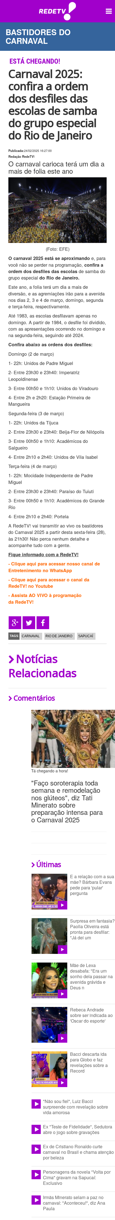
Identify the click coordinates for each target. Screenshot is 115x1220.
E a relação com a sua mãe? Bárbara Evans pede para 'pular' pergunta (92, 884)
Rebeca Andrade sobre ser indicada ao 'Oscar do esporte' (91, 1015)
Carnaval (31, 636)
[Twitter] (29, 622)
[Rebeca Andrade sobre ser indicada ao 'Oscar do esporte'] (49, 1025)
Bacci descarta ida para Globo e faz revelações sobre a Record (89, 1062)
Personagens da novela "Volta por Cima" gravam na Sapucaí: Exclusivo (77, 1177)
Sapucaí (85, 636)
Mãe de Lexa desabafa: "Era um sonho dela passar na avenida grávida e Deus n (91, 976)
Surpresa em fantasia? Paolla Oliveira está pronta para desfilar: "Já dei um (92, 929)
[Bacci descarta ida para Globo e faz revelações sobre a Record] (49, 1069)
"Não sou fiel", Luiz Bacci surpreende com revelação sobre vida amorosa (75, 1107)
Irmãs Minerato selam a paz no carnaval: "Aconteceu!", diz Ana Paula (74, 1203)
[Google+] (15, 622)
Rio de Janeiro (58, 636)
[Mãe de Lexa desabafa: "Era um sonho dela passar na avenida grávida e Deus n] (49, 980)
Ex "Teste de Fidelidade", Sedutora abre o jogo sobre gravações (77, 1129)
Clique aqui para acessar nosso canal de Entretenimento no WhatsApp (54, 566)
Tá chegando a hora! (49, 770)
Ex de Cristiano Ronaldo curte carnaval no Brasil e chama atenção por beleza (78, 1152)
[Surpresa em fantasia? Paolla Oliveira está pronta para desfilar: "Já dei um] (49, 936)
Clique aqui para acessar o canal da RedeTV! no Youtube (48, 582)
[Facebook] (43, 622)
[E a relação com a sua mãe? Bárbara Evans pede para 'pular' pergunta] (49, 891)
